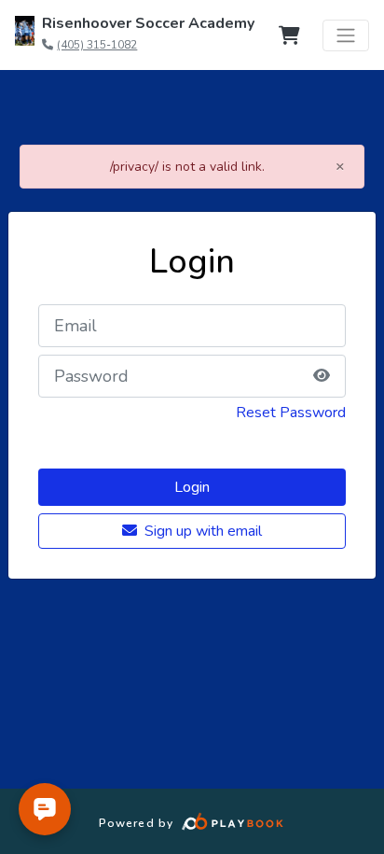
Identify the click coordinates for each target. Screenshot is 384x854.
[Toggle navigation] (345, 35)
